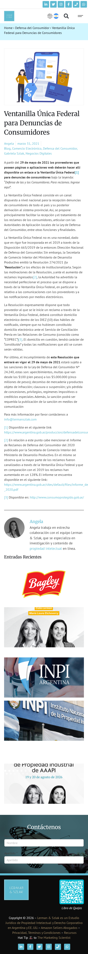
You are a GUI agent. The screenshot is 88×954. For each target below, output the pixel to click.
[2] (35, 277)
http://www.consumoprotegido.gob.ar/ (57, 497)
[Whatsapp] (83, 4)
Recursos (70, 933)
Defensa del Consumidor (32, 28)
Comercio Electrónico (27, 148)
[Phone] (76, 4)
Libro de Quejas (72, 908)
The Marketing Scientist (53, 937)
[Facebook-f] (68, 4)
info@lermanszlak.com (20, 419)
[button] (66, 16)
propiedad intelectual (46, 548)
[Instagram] (61, 4)
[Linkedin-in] (46, 4)
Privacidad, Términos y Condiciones (36, 933)
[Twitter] (53, 4)
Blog (7, 148)
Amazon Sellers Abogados (59, 928)
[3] (20, 339)
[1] (77, 172)
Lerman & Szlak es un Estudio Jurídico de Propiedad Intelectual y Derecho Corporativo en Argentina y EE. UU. (44, 923)
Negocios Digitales (39, 153)
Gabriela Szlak (14, 153)
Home (8, 28)
